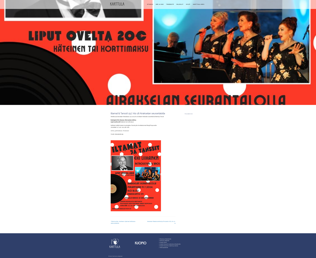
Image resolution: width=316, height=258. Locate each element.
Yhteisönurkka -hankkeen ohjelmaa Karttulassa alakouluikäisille (123, 222)
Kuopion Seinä (163, 242)
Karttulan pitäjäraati (164, 240)
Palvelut (180, 4)
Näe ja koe (160, 4)
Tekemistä (170, 4)
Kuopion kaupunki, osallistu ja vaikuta (169, 245)
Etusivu (150, 4)
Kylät (188, 4)
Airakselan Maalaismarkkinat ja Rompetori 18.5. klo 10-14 (161, 222)
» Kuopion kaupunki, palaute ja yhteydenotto (170, 244)
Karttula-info (198, 4)
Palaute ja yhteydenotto (165, 239)
